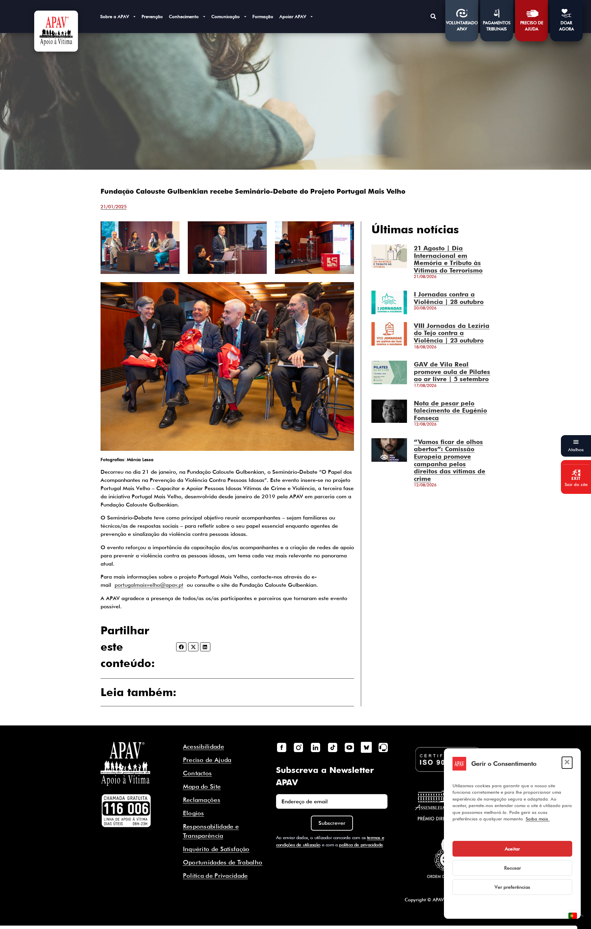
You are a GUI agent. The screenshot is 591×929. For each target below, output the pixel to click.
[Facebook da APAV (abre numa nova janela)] (281, 747)
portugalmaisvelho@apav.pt (149, 585)
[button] (567, 762)
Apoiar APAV (292, 16)
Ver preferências (512, 887)
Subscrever (331, 823)
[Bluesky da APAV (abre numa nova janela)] (366, 747)
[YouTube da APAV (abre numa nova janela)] (349, 747)
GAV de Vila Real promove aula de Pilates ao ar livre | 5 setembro (452, 372)
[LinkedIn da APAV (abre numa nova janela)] (315, 747)
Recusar (512, 868)
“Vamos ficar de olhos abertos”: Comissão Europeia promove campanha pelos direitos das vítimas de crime (449, 460)
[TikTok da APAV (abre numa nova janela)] (332, 747)
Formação (262, 16)
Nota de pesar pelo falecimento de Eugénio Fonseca (450, 410)
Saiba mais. (538, 818)
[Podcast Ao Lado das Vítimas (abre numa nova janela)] (383, 747)
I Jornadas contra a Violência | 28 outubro (449, 298)
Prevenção (152, 16)
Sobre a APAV (114, 16)
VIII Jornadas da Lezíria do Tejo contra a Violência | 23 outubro (451, 333)
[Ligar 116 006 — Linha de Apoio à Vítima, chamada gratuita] (126, 811)
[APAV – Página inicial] (56, 31)
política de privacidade (361, 844)
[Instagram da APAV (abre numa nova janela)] (298, 747)
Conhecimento (184, 16)
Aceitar (512, 848)
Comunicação (225, 16)
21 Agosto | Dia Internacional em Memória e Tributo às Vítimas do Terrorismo (448, 259)
